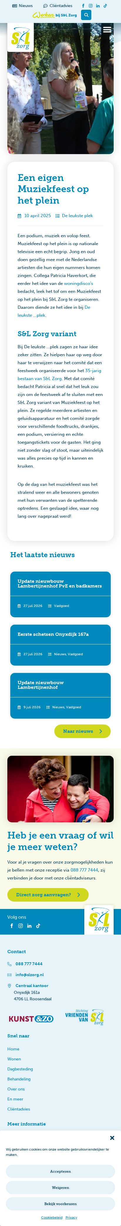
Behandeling (19, 1079)
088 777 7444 (84, 870)
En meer (15, 1099)
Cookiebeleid (52, 1217)
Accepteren (60, 1171)
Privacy (71, 1217)
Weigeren (60, 1188)
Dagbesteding (20, 1069)
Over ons (16, 1089)
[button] (112, 1138)
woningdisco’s (78, 283)
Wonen (14, 1059)
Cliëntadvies (18, 1109)
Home (13, 1049)
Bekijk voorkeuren (60, 1204)
